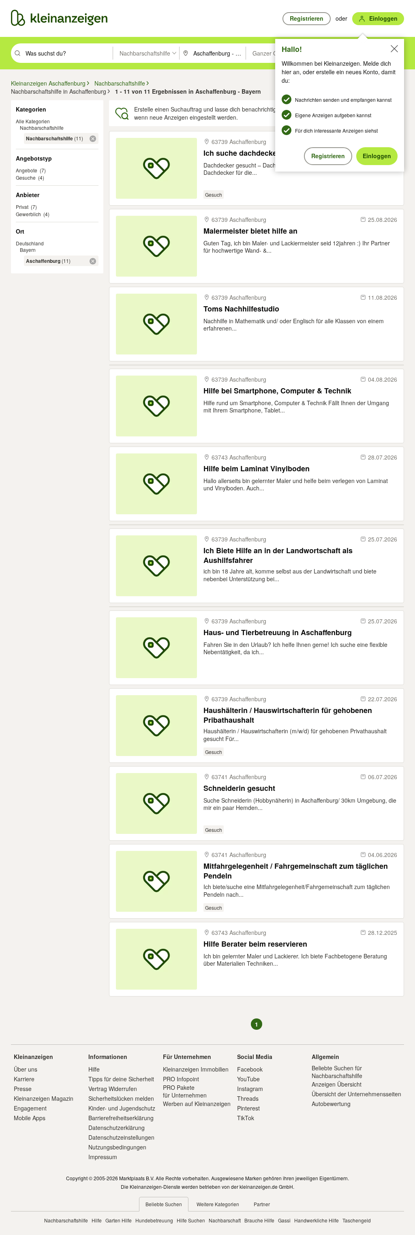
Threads (248, 1098)
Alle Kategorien (33, 121)
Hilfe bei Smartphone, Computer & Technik (277, 390)
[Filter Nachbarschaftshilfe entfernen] (93, 138)
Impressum (102, 1157)
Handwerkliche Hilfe (316, 1220)
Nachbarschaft (225, 1220)
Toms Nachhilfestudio (241, 309)
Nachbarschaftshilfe (42, 127)
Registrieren (328, 156)
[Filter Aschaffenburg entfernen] (93, 261)
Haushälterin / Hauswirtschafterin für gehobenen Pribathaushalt (287, 715)
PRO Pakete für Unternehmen (185, 1091)
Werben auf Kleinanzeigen (197, 1104)
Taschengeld (356, 1220)
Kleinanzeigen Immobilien (196, 1069)
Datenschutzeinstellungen (121, 1137)
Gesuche (26, 177)
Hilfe (94, 1069)
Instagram (250, 1089)
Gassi (284, 1220)
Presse (23, 1089)
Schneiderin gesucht (239, 788)
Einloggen (377, 156)
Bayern (28, 249)
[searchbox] (68, 53)
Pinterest (248, 1108)
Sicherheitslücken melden (121, 1098)
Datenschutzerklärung (116, 1127)
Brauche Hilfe (259, 1220)
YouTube (248, 1079)
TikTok (245, 1118)
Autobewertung (331, 1104)
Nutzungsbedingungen (117, 1147)
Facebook (250, 1069)
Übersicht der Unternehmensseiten (356, 1094)
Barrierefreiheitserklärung (121, 1118)
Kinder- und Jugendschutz (121, 1108)
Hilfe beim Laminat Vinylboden (256, 468)
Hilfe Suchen (191, 1220)
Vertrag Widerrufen (112, 1089)
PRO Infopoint (181, 1079)
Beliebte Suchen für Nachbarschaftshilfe (337, 1071)
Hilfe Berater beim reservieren (255, 944)
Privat (22, 206)
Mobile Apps (29, 1118)
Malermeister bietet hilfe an (250, 231)
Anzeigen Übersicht (337, 1084)
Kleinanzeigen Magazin (43, 1098)
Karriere (24, 1079)
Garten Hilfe (118, 1220)
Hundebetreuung (154, 1220)
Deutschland (30, 243)
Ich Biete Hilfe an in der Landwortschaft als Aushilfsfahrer (278, 555)
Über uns (25, 1069)
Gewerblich (28, 213)
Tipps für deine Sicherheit (121, 1079)
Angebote (26, 170)
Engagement (30, 1108)
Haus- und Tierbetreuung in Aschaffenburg (277, 632)
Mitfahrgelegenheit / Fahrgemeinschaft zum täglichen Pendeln (295, 870)
